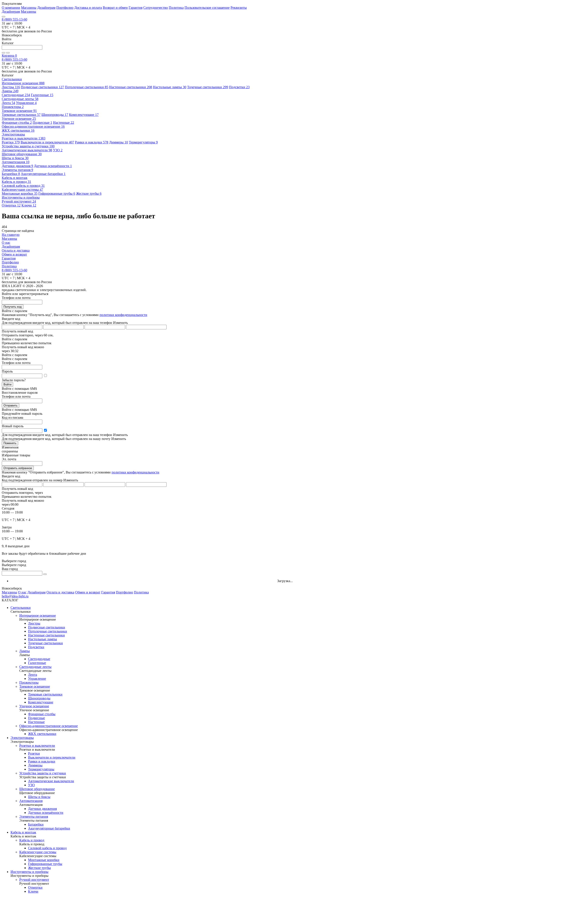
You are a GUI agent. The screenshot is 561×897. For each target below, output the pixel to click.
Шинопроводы (54, 115)
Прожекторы (13, 107)
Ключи (28, 205)
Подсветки (239, 87)
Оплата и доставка (16, 250)
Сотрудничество (155, 7)
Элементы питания (17, 170)
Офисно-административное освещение (33, 126)
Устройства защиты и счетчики (28, 146)
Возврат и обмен (115, 7)
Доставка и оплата (88, 7)
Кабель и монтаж (23, 832)
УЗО (57, 150)
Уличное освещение (19, 118)
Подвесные (42, 122)
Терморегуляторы (143, 142)
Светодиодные (16, 95)
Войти (7, 384)
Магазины (28, 7)
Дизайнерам (46, 7)
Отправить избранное (18, 468)
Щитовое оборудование (22, 154)
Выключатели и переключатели (47, 142)
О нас (6, 242)
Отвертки (11, 205)
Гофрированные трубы (56, 193)
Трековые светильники (21, 115)
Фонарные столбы (17, 122)
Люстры (11, 87)
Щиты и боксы (15, 158)
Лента (8, 103)
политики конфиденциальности (123, 315)
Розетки (11, 142)
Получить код (13, 306)
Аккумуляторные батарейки (43, 174)
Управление (26, 103)
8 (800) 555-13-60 (14, 19)
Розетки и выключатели (23, 138)
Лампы (10, 91)
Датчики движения (17, 166)
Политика (176, 7)
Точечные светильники (207, 87)
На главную (11, 235)
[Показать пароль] (45, 376)
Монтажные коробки (19, 193)
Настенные (63, 122)
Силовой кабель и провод (23, 185)
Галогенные (42, 95)
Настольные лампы (169, 87)
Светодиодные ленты (20, 99)
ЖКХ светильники (18, 130)
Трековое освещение (19, 111)
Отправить (11, 405)
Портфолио (64, 7)
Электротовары (22, 738)
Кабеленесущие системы (22, 189)
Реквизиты (239, 7)
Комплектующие (84, 115)
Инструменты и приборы (29, 872)
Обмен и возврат (14, 254)
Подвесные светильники (42, 87)
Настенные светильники (130, 87)
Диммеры (118, 142)
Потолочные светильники (86, 87)
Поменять (10, 443)
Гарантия (135, 7)
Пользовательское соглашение (207, 7)
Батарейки (11, 174)
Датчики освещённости (53, 166)
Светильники (21, 607)
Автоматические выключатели (27, 150)
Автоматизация (15, 162)
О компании (11, 7)
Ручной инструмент (19, 201)
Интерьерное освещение (23, 83)
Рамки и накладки (91, 142)
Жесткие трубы (88, 193)
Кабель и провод (16, 182)
